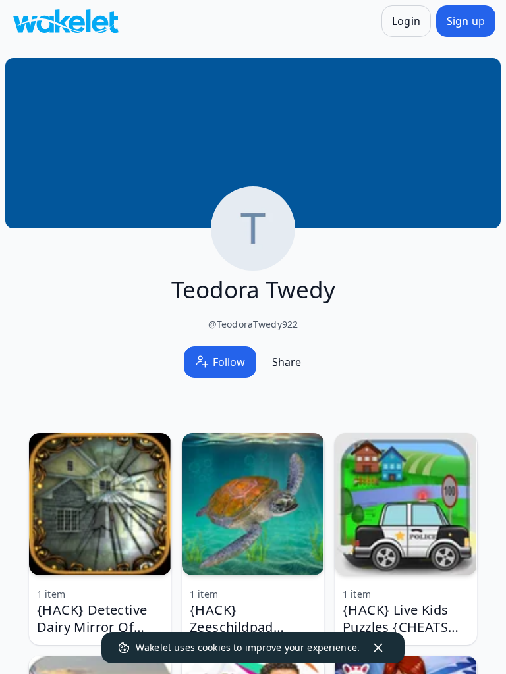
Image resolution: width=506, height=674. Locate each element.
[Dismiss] (378, 647)
